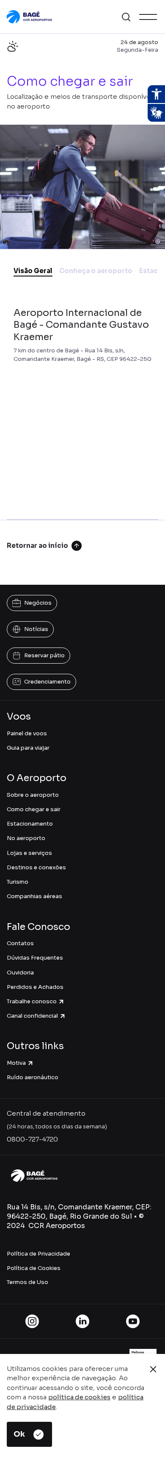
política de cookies (79, 1397)
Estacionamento (30, 823)
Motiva (16, 1062)
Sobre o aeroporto (33, 794)
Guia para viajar (28, 747)
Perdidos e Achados (35, 987)
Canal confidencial (32, 1015)
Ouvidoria (20, 972)
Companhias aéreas (34, 896)
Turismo (17, 881)
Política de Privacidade (38, 1253)
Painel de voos (27, 733)
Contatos (20, 943)
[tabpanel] (82, 405)
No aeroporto (26, 838)
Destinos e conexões (36, 867)
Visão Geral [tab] (33, 271)
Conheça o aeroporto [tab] (95, 271)
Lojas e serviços (29, 853)
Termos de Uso (27, 1282)
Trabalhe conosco (32, 1001)
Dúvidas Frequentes (35, 957)
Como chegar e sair (33, 809)
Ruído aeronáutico (32, 1077)
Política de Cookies (33, 1268)
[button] (126, 17)
